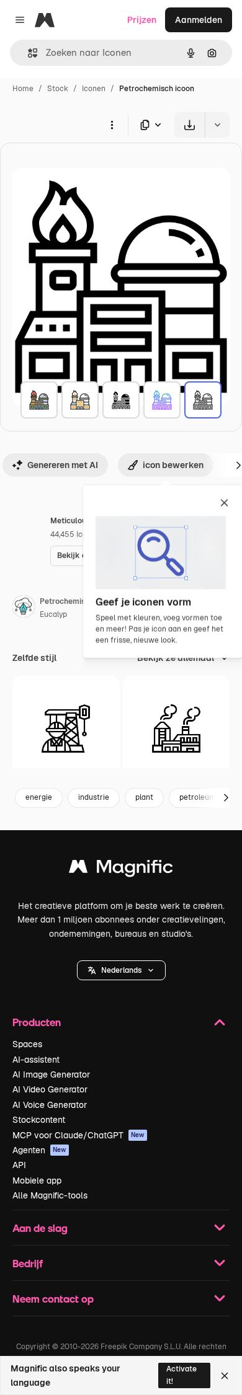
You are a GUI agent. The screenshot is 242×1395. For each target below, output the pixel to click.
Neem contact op (53, 1298)
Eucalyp (53, 614)
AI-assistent (36, 1059)
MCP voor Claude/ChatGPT (78, 1135)
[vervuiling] (176, 728)
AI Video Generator (49, 1089)
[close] (224, 503)
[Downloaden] (189, 125)
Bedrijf (27, 1263)
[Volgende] (226, 798)
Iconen (93, 89)
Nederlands (121, 970)
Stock (57, 89)
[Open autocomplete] (28, 53)
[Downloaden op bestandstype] (151, 125)
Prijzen (141, 19)
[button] (121, 970)
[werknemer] (66, 728)
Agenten (39, 1150)
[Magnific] (121, 869)
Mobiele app (36, 1180)
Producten (36, 1022)
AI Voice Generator (49, 1104)
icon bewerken (173, 465)
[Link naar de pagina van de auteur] (23, 608)
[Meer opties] (111, 124)
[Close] (224, 1375)
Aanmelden (198, 19)
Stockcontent (38, 1119)
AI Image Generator (51, 1074)
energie (38, 797)
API (19, 1165)
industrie (93, 797)
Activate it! (181, 1375)
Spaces (27, 1044)
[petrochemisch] (39, 399)
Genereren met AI (62, 465)
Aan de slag (40, 1227)
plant (144, 797)
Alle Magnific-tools (49, 1195)
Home (23, 89)
